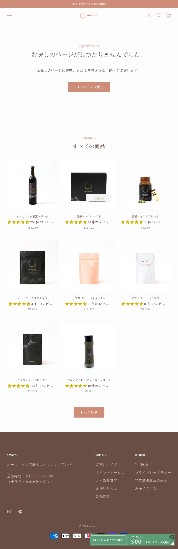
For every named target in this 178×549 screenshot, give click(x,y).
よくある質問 (106, 480)
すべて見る (89, 412)
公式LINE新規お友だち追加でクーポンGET (89, 6)
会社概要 (103, 496)
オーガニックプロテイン (32, 298)
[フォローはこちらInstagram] (9, 511)
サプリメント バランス (145, 298)
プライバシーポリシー (153, 472)
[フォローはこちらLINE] (20, 511)
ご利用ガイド (106, 464)
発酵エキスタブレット (145, 216)
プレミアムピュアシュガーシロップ (89, 380)
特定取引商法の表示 (151, 480)
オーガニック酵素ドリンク (32, 216)
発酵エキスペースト (89, 216)
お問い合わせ (106, 488)
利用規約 (142, 464)
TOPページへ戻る (89, 87)
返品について (146, 488)
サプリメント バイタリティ (88, 298)
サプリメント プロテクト (32, 380)
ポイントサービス (110, 472)
